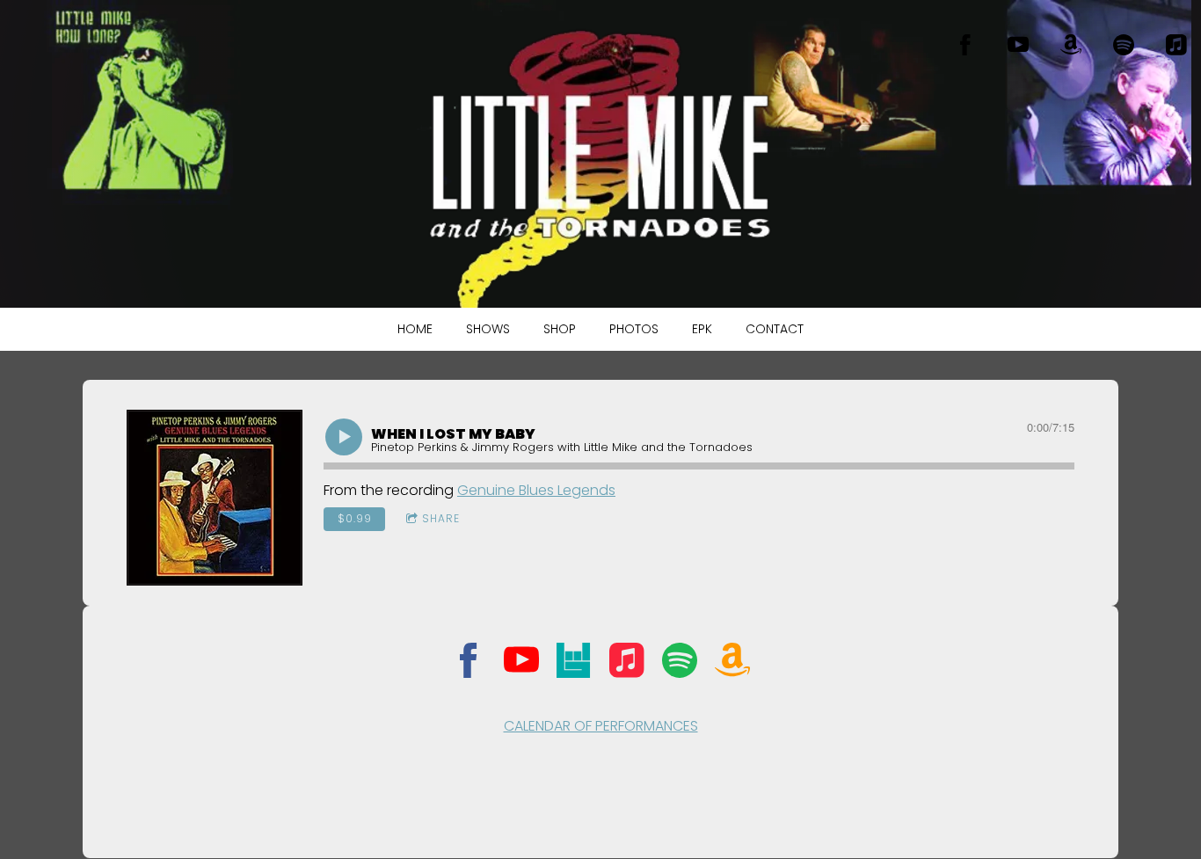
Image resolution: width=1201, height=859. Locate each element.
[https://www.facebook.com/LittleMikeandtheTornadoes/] (965, 44)
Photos (634, 329)
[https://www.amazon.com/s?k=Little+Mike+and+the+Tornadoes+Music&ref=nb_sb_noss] (1070, 44)
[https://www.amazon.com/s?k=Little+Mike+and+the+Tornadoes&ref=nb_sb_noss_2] (732, 663)
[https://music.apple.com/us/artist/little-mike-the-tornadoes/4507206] (1176, 44)
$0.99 (355, 518)
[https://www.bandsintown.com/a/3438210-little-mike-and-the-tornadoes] (574, 663)
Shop (559, 329)
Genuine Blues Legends (536, 490)
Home (415, 329)
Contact (775, 329)
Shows (488, 329)
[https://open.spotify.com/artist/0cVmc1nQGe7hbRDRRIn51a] (679, 663)
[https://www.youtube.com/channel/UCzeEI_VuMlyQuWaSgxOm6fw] (1018, 44)
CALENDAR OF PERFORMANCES (601, 726)
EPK (702, 329)
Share (441, 518)
